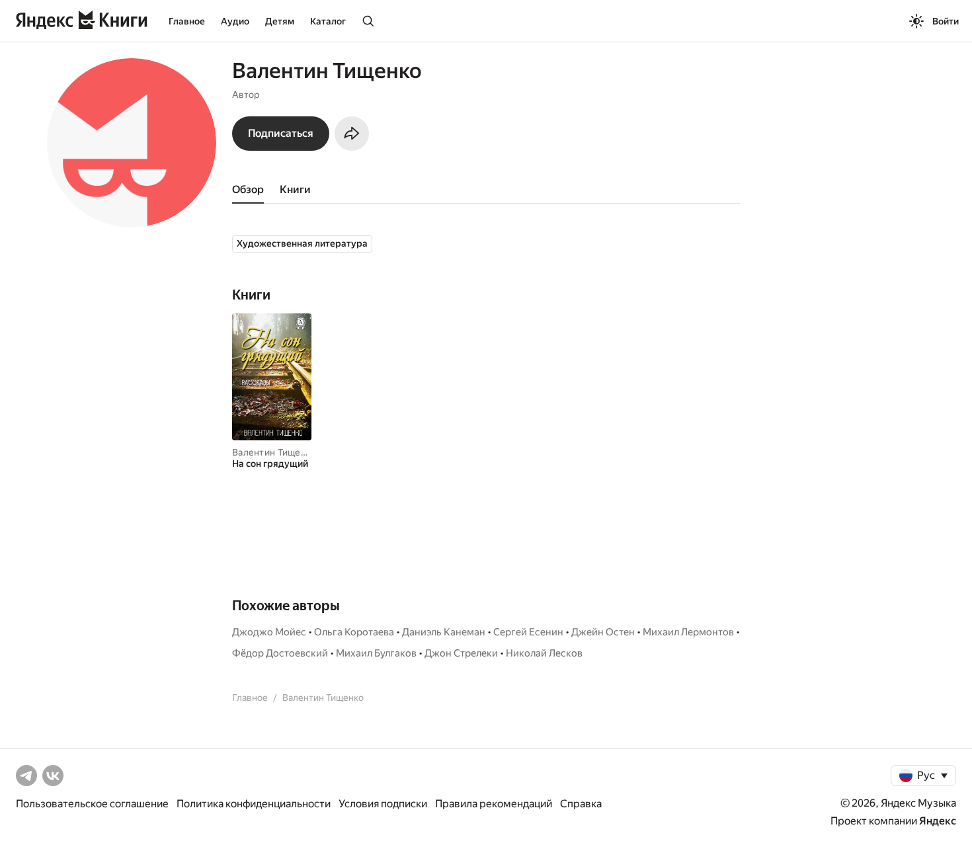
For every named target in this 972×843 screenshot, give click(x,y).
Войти (945, 21)
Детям (279, 21)
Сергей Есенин (528, 632)
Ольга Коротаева (354, 632)
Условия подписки (383, 803)
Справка (581, 803)
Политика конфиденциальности (254, 803)
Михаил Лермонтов (688, 632)
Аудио (235, 21)
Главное (187, 21)
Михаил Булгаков (376, 653)
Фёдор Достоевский (280, 653)
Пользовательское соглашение (92, 803)
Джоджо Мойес (269, 632)
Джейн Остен (603, 632)
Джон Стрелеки (461, 653)
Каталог (328, 21)
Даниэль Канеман (443, 632)
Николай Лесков (544, 653)
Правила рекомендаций (493, 803)
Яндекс (937, 821)
